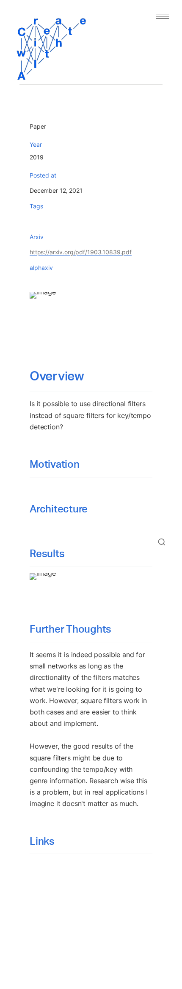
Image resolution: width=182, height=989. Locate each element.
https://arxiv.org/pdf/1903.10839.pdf (81, 252)
